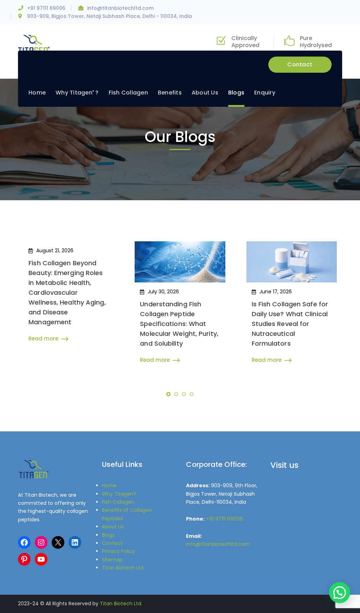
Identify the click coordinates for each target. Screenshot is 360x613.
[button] (339, 592)
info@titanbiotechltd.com (120, 8)
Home (109, 485)
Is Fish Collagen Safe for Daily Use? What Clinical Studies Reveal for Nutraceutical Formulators (290, 324)
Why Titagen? (119, 493)
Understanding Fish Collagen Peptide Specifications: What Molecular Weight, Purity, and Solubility (179, 324)
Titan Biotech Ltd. (123, 567)
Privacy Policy (118, 551)
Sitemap (112, 559)
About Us (113, 526)
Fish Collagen (118, 502)
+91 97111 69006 (46, 8)
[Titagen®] (34, 44)
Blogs (108, 535)
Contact (299, 64)
